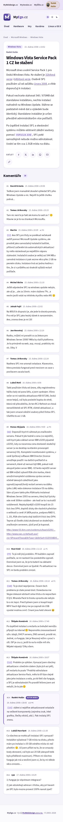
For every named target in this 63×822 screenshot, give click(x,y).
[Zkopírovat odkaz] (9, 162)
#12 (8, 621)
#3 (8, 230)
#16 (8, 775)
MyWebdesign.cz (10, 5)
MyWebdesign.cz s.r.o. (32, 812)
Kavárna (39, 26)
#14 (8, 698)
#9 (8, 427)
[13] (9, 708)
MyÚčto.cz (38, 5)
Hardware (18, 26)
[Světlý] (52, 17)
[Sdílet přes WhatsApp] (40, 155)
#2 (8, 210)
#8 (8, 383)
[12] (9, 662)
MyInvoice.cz (26, 5)
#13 (8, 657)
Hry (29, 26)
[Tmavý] (56, 17)
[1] (9, 235)
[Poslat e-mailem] (47, 155)
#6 (8, 331)
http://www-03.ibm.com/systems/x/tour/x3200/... (31, 529)
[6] (9, 432)
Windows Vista (36, 37)
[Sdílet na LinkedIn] (33, 155)
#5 (8, 306)
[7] (9, 554)
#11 (8, 581)
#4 (8, 282)
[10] (9, 586)
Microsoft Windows (19, 37)
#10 (8, 549)
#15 (8, 731)
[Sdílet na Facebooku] (18, 155)
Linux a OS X (54, 26)
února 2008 (40, 84)
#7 (8, 359)
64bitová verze (22, 79)
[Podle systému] (47, 17)
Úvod (6, 26)
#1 (8, 186)
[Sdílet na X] (26, 155)
